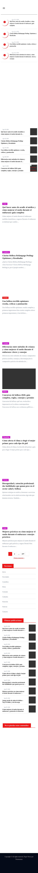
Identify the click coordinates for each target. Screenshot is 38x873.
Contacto (5, 611)
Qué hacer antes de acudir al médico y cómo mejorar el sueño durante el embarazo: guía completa (22, 23)
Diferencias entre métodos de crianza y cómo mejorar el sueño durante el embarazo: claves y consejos (23, 56)
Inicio (4, 572)
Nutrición (5, 602)
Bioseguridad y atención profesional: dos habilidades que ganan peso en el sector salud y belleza (18, 486)
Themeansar (18, 859)
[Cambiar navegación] (3, 8)
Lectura (5, 297)
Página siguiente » (19, 558)
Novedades (5, 577)
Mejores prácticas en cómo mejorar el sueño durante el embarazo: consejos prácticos (18, 534)
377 (23, 554)
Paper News (27, 856)
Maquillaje (6, 437)
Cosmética (24, 68)
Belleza (5, 391)
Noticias (5, 480)
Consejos (5, 343)
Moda (4, 587)
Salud (4, 68)
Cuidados (5, 597)
